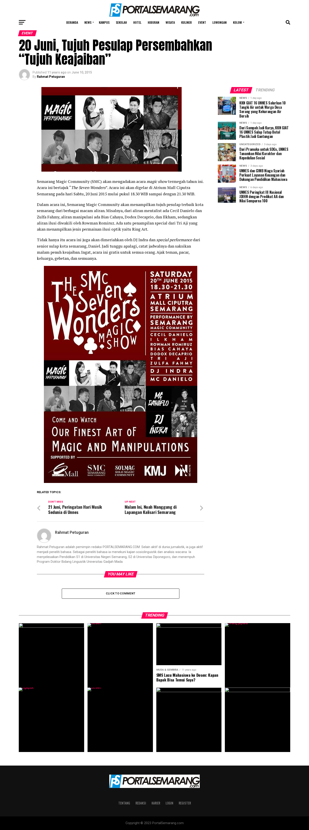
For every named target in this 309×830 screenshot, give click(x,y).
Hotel (137, 22)
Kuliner (186, 22)
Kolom (237, 22)
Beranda (72, 22)
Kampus (104, 22)
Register (185, 803)
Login (169, 803)
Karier (156, 803)
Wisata (170, 22)
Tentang (124, 803)
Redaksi (140, 803)
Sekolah (121, 22)
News (87, 22)
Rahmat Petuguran (51, 76)
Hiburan (153, 22)
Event (202, 22)
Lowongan (219, 22)
